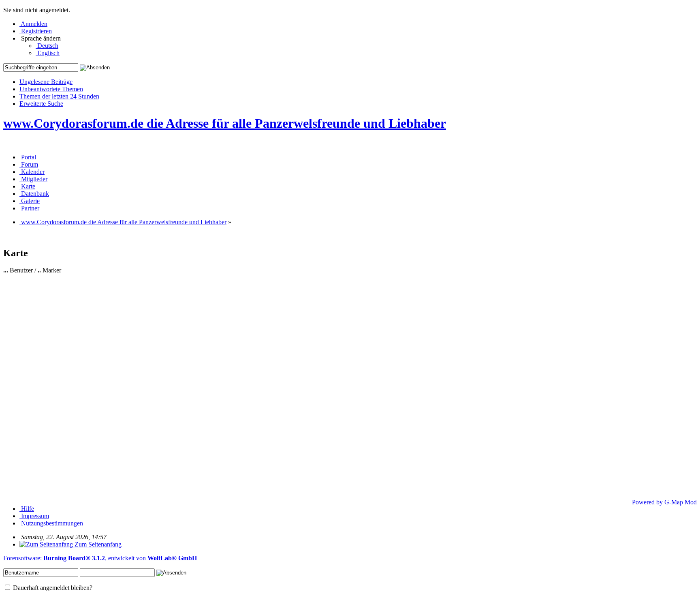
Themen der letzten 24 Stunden (59, 96)
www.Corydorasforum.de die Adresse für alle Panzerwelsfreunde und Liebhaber (224, 123)
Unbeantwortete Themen (51, 89)
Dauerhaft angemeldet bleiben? (51, 587)
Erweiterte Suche (41, 103)
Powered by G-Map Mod (664, 502)
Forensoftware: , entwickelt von (100, 558)
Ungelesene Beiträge (46, 81)
